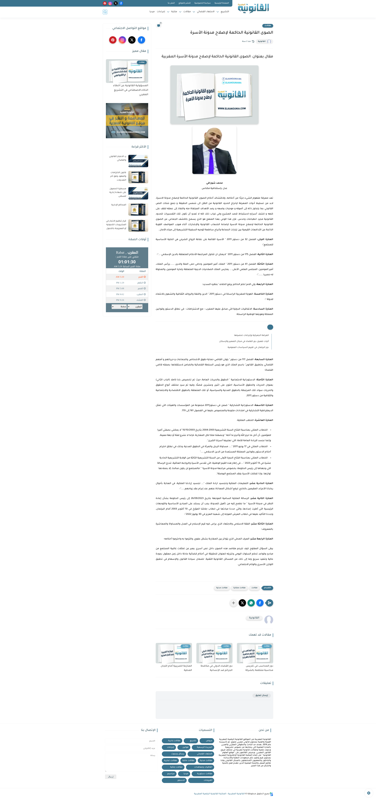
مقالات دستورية (204, 774)
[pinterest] (105, 3)
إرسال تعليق (261, 695)
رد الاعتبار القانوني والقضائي (117, 158)
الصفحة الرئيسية (222, 3)
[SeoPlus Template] (271, 794)
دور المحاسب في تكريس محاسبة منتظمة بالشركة (259, 668)
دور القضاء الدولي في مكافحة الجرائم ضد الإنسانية (217, 668)
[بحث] (105, 12)
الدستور (181, 780)
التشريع (225, 12)
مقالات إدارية (174, 741)
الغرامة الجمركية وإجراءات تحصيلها (251, 335)
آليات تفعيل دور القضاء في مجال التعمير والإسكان (244, 341)
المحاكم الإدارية (118, 205)
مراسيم (171, 774)
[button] (260, 603)
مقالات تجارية (170, 760)
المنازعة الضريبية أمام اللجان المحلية (176, 668)
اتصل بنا (171, 3)
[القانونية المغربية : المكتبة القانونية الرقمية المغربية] (253, 8)
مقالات (187, 12)
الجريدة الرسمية (204, 747)
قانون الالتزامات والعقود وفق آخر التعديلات (118, 176)
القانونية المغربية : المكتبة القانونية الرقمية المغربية (219, 794)
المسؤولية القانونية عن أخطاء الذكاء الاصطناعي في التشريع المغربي (130, 90)
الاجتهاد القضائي (206, 12)
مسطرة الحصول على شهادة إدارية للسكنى (117, 192)
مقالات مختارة (239, 588)
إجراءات (161, 12)
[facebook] (121, 3)
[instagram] (110, 3)
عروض (209, 741)
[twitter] (116, 3)
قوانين (185, 747)
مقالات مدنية (222, 588)
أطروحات (208, 780)
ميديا (152, 12)
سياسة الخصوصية (202, 3)
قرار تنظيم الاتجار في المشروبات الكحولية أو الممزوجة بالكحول (116, 225)
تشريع (193, 741)
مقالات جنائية (176, 767)
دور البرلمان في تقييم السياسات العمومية (248, 347)
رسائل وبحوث (177, 754)
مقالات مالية (188, 760)
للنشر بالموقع (185, 3)
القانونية (262, 42)
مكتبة (174, 12)
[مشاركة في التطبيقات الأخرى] (233, 603)
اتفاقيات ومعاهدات (203, 767)
